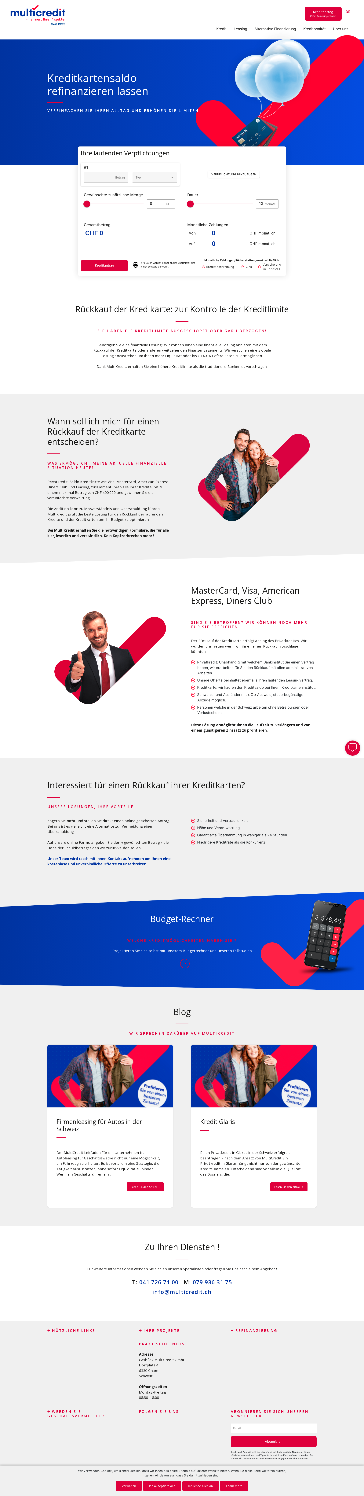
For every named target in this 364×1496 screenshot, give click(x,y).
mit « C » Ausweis (256, 695)
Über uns (340, 29)
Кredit (221, 29)
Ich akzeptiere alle (162, 1486)
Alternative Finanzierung (275, 29)
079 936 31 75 (212, 1282)
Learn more (234, 1486)
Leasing (240, 29)
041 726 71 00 (159, 1282)
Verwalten (129, 1486)
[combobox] (155, 177)
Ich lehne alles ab (200, 1486)
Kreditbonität (314, 29)
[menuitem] (348, 12)
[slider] (86, 204)
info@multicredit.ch (182, 1291)
